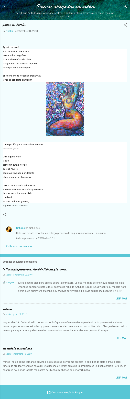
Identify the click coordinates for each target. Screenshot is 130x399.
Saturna (20, 228)
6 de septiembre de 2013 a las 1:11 (35, 238)
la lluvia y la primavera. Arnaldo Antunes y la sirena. (35, 269)
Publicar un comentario (19, 246)
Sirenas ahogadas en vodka (65, 6)
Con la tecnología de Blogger (67, 392)
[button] (125, 25)
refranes (7, 309)
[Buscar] (125, 7)
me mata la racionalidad (17, 348)
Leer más (121, 298)
